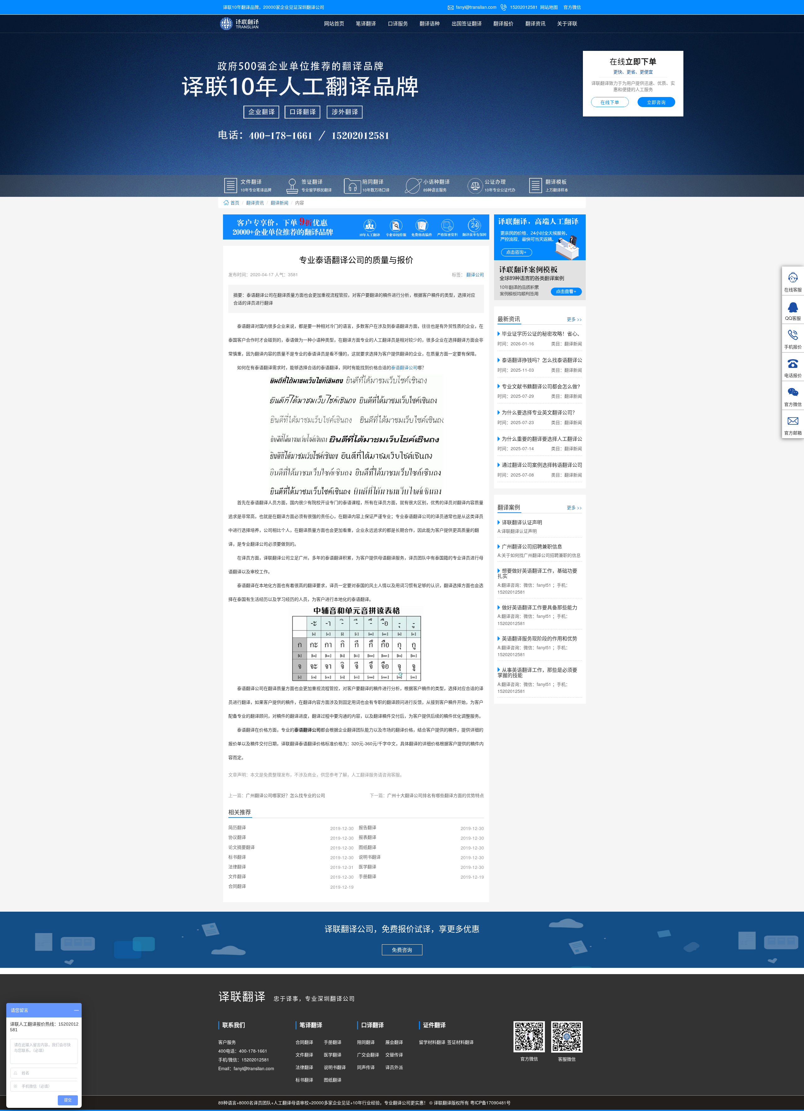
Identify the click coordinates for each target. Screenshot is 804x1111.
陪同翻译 (366, 1042)
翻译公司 (474, 274)
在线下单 (609, 102)
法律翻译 (304, 1067)
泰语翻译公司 (404, 367)
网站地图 (549, 7)
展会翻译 (394, 1042)
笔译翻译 (366, 23)
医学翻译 (332, 1054)
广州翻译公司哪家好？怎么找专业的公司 (285, 795)
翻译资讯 (535, 23)
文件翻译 (304, 1054)
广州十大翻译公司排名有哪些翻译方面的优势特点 (435, 795)
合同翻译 (304, 1042)
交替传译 (394, 1054)
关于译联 (567, 23)
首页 (234, 202)
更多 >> (574, 319)
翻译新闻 (279, 202)
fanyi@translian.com (472, 7)
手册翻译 (332, 1042)
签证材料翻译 (460, 1042)
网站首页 (334, 23)
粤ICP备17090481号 (490, 1102)
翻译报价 (503, 23)
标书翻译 (304, 1079)
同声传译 (366, 1067)
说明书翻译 (335, 1067)
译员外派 (394, 1067)
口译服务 (398, 23)
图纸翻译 (332, 1079)
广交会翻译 (368, 1054)
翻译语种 (430, 23)
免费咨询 (402, 949)
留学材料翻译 (432, 1042)
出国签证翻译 (467, 23)
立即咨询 (656, 102)
